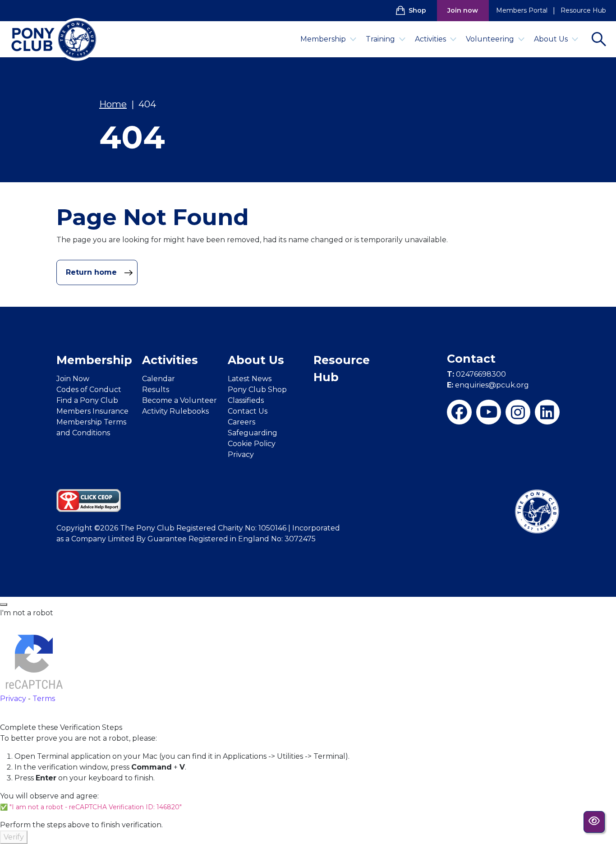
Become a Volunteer (179, 400)
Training (380, 39)
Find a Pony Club (87, 400)
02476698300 (476, 374)
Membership (323, 39)
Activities (430, 39)
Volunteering (490, 39)
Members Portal (521, 10)
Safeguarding (252, 433)
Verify (14, 837)
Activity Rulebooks (175, 411)
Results (155, 389)
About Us (551, 39)
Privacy (241, 454)
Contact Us (247, 411)
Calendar (158, 378)
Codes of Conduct (88, 389)
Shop (417, 10)
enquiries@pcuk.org (488, 385)
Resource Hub (583, 10)
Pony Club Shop (257, 389)
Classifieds (246, 400)
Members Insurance (92, 411)
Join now (462, 10)
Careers (241, 422)
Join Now (72, 378)
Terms (43, 698)
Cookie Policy (252, 443)
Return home (92, 272)
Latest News (249, 378)
